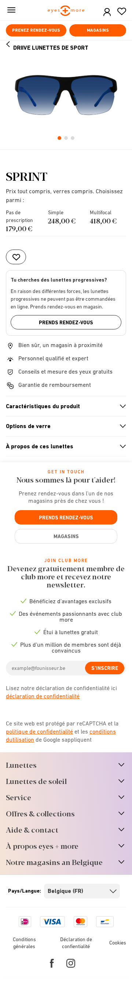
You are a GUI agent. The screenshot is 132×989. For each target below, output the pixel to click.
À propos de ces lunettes (63, 446)
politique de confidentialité (39, 731)
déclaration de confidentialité (43, 696)
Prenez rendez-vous (36, 30)
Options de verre (63, 426)
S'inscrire (104, 668)
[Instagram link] (70, 963)
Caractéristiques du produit (63, 406)
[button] (107, 12)
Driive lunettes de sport (50, 47)
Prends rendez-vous (66, 322)
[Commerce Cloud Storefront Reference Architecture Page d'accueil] (66, 11)
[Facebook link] (52, 963)
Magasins (98, 30)
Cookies (117, 943)
